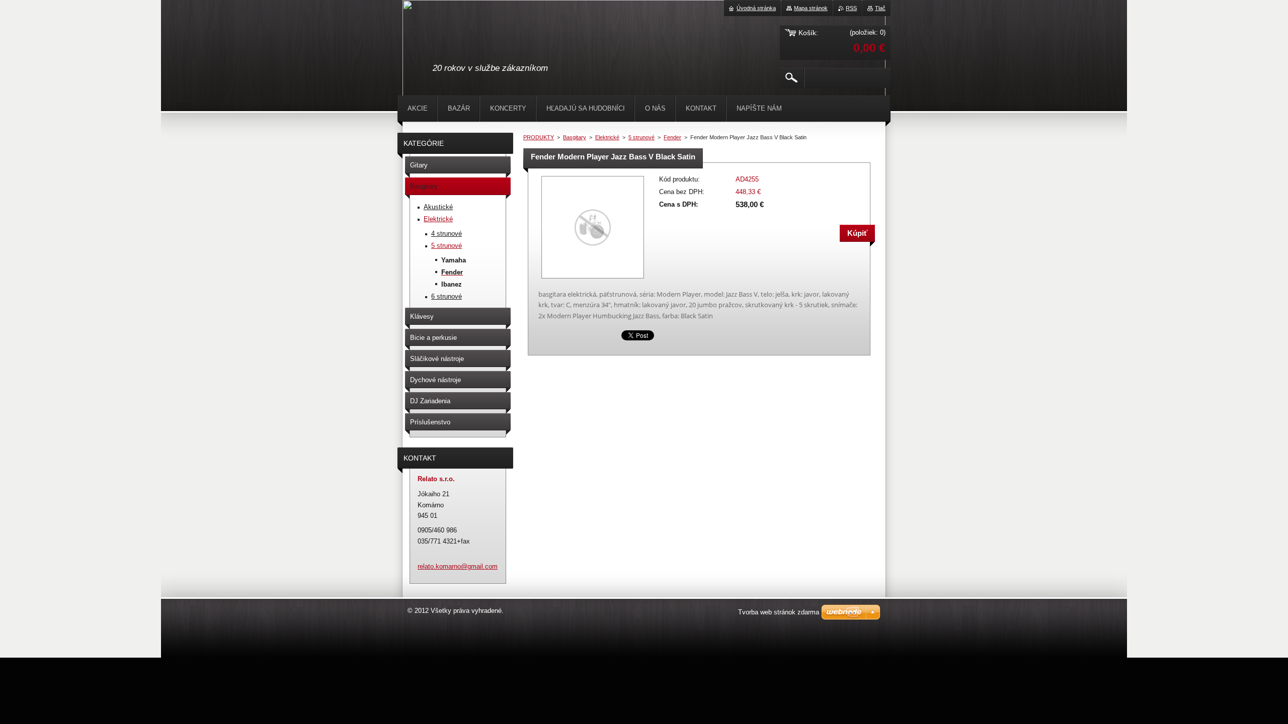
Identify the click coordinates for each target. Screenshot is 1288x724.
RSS (851, 8)
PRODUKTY (538, 137)
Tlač (880, 8)
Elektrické (607, 137)
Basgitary (574, 137)
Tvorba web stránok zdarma (778, 612)
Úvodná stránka (756, 8)
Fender (672, 137)
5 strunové (641, 137)
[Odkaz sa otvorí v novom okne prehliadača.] (592, 279)
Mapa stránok (811, 8)
